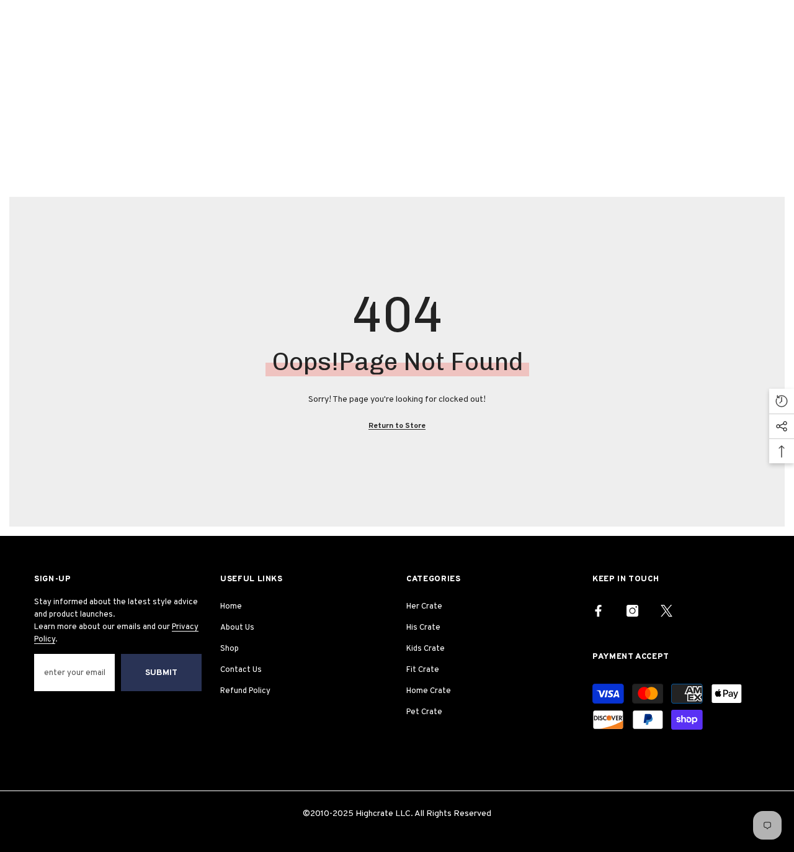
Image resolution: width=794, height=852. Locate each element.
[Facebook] (598, 611)
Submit (161, 673)
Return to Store (397, 426)
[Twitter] (666, 611)
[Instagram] (632, 611)
